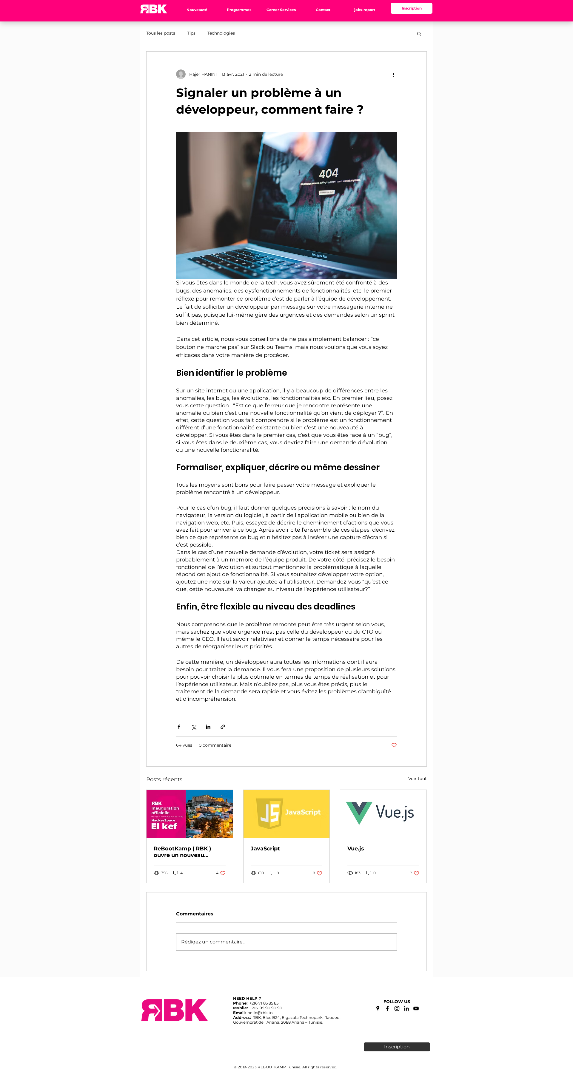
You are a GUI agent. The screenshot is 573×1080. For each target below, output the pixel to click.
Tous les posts (160, 33)
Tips (191, 33)
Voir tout (417, 778)
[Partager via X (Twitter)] (193, 727)
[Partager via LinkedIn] (208, 727)
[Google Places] (378, 1008)
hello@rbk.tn (260, 1012)
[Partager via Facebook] (179, 727)
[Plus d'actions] (393, 74)
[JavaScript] (287, 814)
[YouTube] (416, 1008)
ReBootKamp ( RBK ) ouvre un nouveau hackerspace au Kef (182, 851)
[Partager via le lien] (223, 727)
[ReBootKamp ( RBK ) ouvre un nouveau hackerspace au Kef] (190, 814)
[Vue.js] (383, 814)
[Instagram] (397, 1008)
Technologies (221, 33)
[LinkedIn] (406, 1008)
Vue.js (355, 848)
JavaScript (265, 848)
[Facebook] (387, 1008)
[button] (197, 10)
